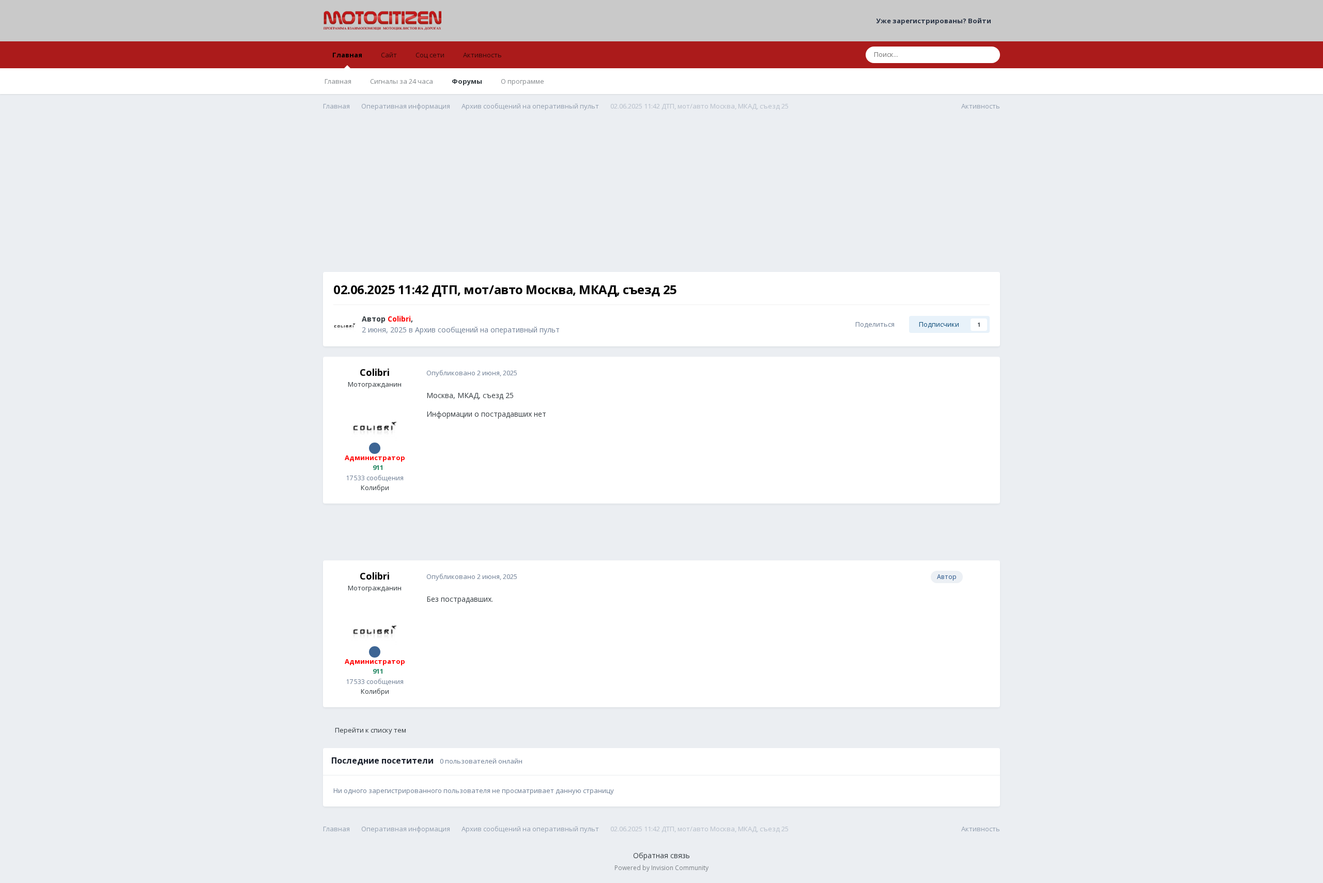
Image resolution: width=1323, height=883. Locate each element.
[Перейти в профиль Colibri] (344, 324)
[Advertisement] (661, 199)
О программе (522, 81)
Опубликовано (471, 372)
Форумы (467, 81)
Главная (347, 54)
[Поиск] (989, 55)
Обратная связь (661, 855)
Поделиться (873, 324)
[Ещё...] (981, 373)
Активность (482, 54)
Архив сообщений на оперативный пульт (487, 329)
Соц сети (430, 54)
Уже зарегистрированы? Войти (935, 20)
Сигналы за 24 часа (401, 81)
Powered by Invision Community (661, 867)
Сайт (389, 54)
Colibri (375, 372)
